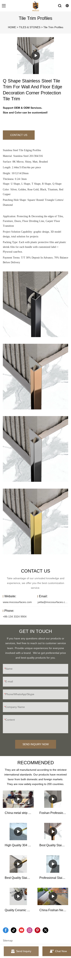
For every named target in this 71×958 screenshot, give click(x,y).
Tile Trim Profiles (53, 27)
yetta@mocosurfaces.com (53, 602)
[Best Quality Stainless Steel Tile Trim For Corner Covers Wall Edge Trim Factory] (52, 831)
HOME (12, 27)
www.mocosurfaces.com (17, 602)
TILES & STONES (29, 27)
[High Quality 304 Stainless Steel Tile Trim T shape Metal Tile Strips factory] (18, 831)
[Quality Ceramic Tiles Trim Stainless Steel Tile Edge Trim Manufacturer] (18, 896)
